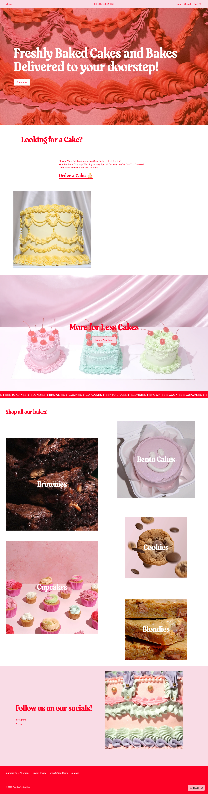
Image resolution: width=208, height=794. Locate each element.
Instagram (21, 719)
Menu (9, 4)
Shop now (22, 82)
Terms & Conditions (58, 772)
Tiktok (19, 724)
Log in (179, 4)
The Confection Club (21, 787)
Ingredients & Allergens (18, 772)
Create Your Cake (104, 339)
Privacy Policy (39, 772)
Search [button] (187, 4)
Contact (75, 772)
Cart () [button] (198, 4)
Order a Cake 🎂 (76, 175)
